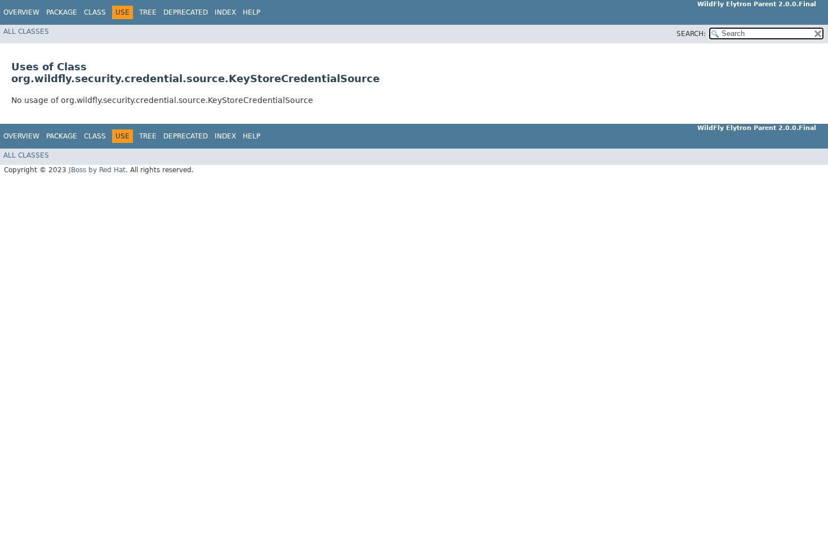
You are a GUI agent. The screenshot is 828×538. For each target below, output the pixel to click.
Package (61, 12)
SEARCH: (691, 34)
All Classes (26, 31)
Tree (148, 12)
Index (225, 12)
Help (251, 12)
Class (95, 12)
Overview (21, 12)
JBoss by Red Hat (97, 170)
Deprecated (185, 12)
